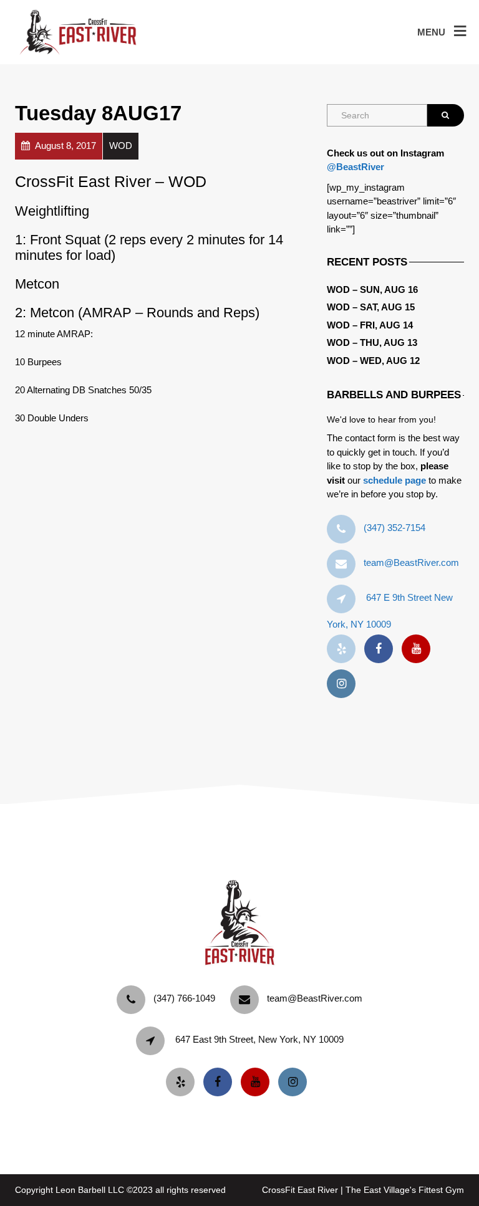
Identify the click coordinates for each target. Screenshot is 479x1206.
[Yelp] (344, 649)
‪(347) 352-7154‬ (394, 527)
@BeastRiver (355, 166)
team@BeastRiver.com (411, 562)
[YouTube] (419, 649)
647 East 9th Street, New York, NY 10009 (259, 1039)
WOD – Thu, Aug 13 (372, 342)
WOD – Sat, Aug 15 (371, 307)
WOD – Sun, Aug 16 (372, 289)
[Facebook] (381, 649)
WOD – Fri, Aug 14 (370, 325)
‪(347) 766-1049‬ (184, 998)
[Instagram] (344, 684)
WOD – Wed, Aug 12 (373, 360)
